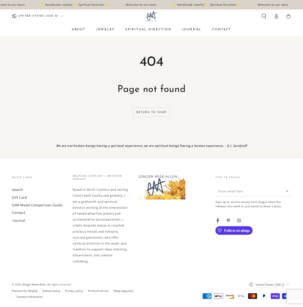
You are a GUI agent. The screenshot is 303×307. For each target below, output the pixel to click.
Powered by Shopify (25, 291)
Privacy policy (74, 291)
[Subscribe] (288, 191)
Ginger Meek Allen (34, 284)
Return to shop (151, 112)
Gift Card (19, 197)
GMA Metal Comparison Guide (37, 205)
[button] (264, 16)
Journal (18, 220)
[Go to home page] (151, 16)
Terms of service (98, 291)
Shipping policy (123, 291)
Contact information (30, 296)
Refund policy (51, 291)
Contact (18, 212)
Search (17, 189)
